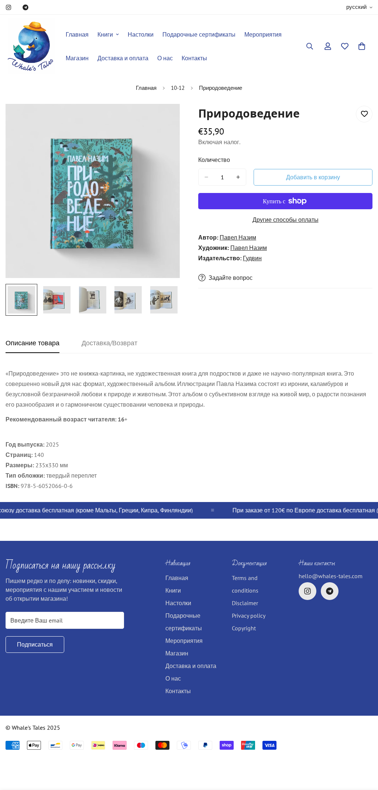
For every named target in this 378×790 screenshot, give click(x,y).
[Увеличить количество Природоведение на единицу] (238, 177)
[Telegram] (25, 7)
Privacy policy (248, 615)
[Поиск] (309, 46)
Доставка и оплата (122, 58)
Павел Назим (238, 237)
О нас (165, 58)
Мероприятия (263, 34)
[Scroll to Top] (363, 749)
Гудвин (252, 258)
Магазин (77, 58)
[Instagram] (8, 7)
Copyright (244, 628)
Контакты (194, 58)
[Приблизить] (164, 119)
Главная (77, 34)
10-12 (178, 87)
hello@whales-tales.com (330, 576)
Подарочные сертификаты (199, 34)
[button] (361, 46)
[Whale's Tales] (30, 46)
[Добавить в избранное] (364, 114)
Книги (105, 34)
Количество (214, 159)
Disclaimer (245, 603)
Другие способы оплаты (285, 219)
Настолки (141, 34)
